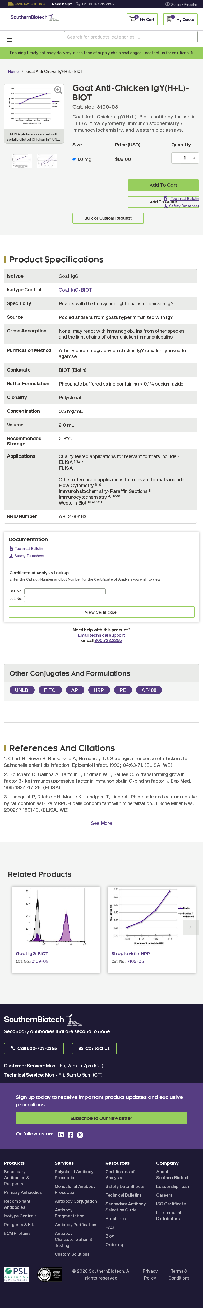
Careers (164, 1194)
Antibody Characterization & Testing (73, 1239)
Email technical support (101, 635)
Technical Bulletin (184, 198)
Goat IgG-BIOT (75, 290)
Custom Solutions (72, 1254)
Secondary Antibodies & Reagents (16, 1177)
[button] (34, 1048)
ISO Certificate (171, 1203)
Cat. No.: (23, 961)
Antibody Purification (75, 1224)
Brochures (115, 1218)
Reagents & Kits (20, 1224)
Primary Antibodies (23, 1192)
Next (191, 927)
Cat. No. (16, 591)
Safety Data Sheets (124, 1186)
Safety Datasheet (184, 206)
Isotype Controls (20, 1215)
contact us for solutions (166, 52)
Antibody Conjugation (76, 1201)
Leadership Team (173, 1186)
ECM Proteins (17, 1233)
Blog (109, 1235)
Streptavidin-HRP (131, 954)
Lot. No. (16, 598)
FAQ (109, 1227)
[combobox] (131, 36)
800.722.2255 (108, 640)
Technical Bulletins (123, 1194)
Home (13, 71)
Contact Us (25, 11)
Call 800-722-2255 (98, 4)
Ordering (114, 1244)
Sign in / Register (184, 4)
